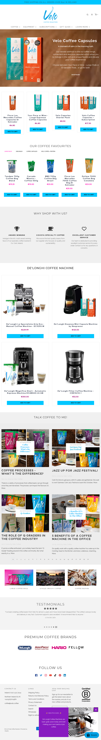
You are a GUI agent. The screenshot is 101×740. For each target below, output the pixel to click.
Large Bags (8, 151)
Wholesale (32, 712)
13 (60, 559)
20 (88, 559)
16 (72, 559)
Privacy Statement (35, 702)
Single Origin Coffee (50, 588)
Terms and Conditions (36, 699)
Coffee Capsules (31, 151)
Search (30, 709)
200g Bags (19, 151)
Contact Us (32, 705)
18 (80, 559)
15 (68, 559)
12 (56, 559)
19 (84, 559)
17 (76, 559)
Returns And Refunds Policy (38, 696)
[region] (12, 103)
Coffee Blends (82, 588)
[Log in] (92, 14)
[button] (56, 627)
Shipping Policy (33, 693)
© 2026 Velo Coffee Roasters (12, 729)
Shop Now (76, 75)
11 (52, 559)
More (3, 488)
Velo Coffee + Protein (48, 151)
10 (48, 559)
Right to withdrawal (35, 715)
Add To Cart (13, 131)
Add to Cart (12, 194)
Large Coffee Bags (19, 588)
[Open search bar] (87, 15)
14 (64, 559)
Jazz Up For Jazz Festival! (75, 470)
